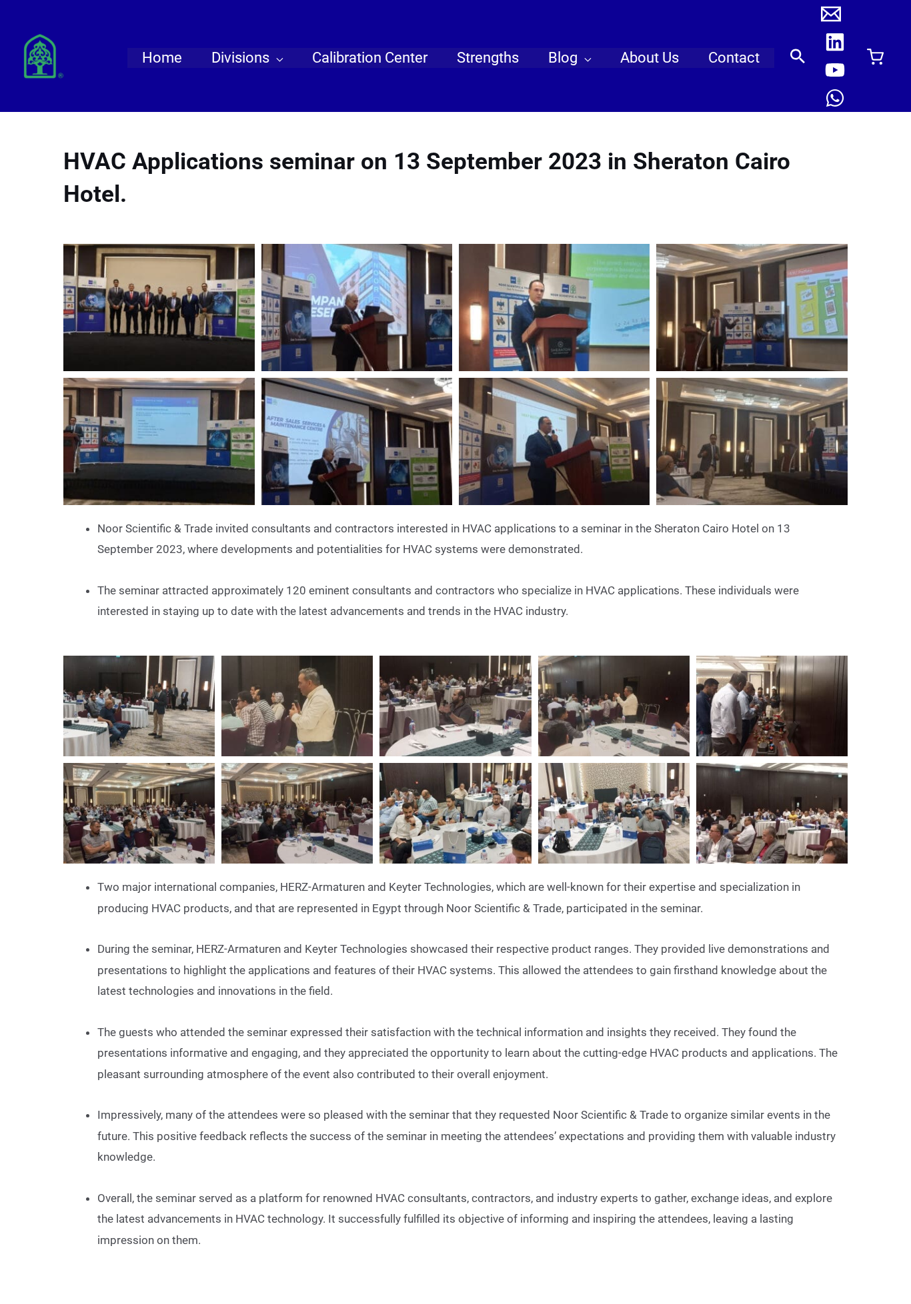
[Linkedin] (835, 42)
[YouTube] (835, 70)
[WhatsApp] (835, 98)
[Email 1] (831, 14)
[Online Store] (875, 57)
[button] (276, 58)
